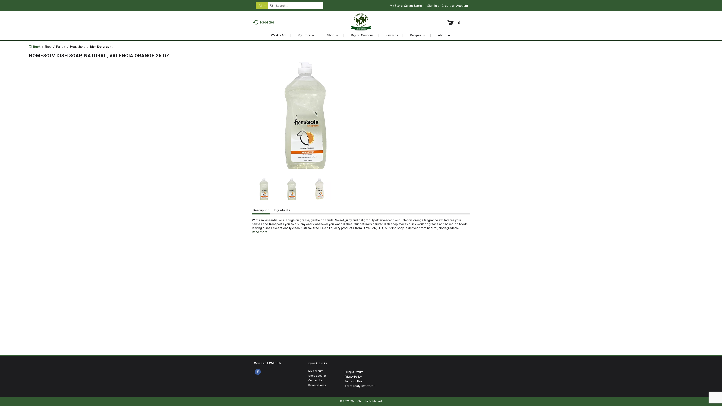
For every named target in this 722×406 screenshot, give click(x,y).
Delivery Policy (317, 385)
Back (36, 46)
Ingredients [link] (282, 210)
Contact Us (315, 380)
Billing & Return (354, 372)
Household (77, 46)
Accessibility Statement (360, 386)
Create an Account (455, 6)
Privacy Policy (353, 376)
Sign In (432, 6)
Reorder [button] (267, 22)
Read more (259, 232)
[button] (264, 189)
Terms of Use (353, 381)
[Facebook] (258, 372)
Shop (48, 46)
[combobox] (262, 5)
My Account (315, 371)
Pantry (60, 46)
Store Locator (317, 375)
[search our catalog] (272, 5)
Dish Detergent (101, 46)
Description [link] (261, 210)
